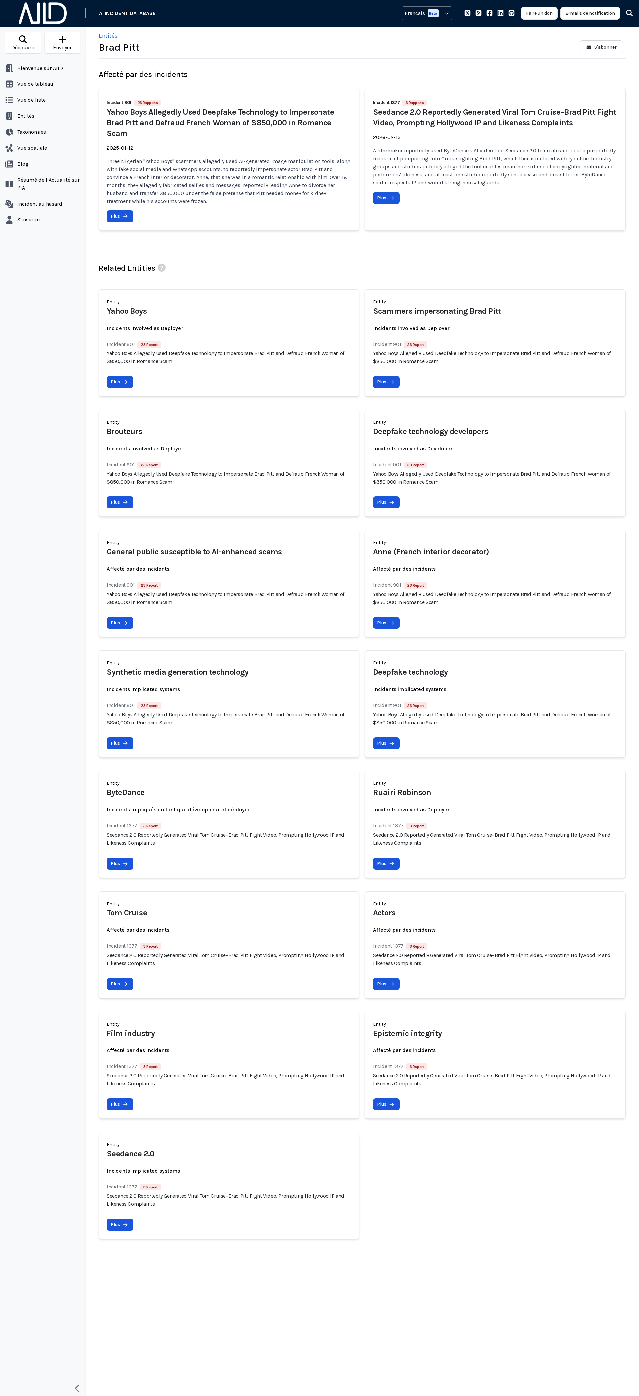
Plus (115, 216)
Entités (108, 35)
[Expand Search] (625, 13)
